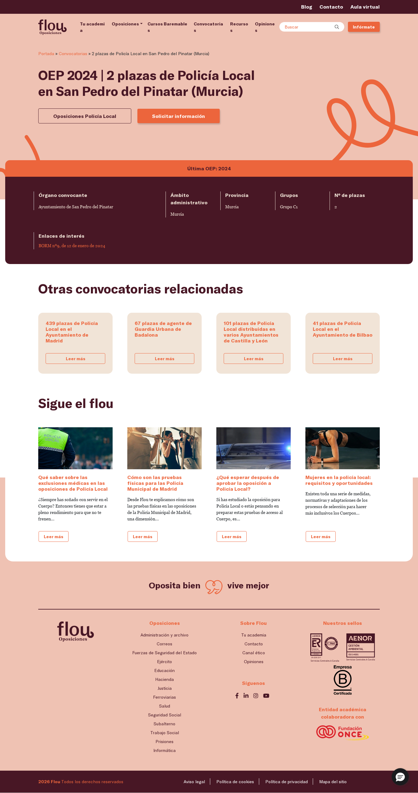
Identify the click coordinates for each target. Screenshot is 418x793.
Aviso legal (194, 781)
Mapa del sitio (333, 781)
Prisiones (164, 741)
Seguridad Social (164, 714)
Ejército (164, 661)
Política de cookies (235, 781)
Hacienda (164, 679)
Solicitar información (178, 116)
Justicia (165, 688)
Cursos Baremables (167, 27)
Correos (164, 643)
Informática (164, 750)
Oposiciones (125, 23)
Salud (164, 705)
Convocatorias (208, 27)
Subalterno (164, 723)
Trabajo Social (164, 732)
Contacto (331, 6)
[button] (400, 776)
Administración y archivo (164, 634)
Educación (164, 670)
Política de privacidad (286, 781)
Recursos (239, 27)
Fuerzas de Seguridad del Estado (164, 652)
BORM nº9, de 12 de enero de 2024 (72, 245)
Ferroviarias (164, 697)
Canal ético (253, 652)
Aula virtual (365, 6)
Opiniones (265, 27)
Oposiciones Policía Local (84, 116)
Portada (46, 53)
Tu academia (92, 27)
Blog (306, 6)
